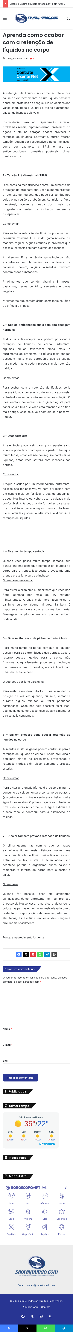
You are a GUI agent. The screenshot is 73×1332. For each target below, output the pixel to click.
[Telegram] (47, 954)
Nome (7, 1028)
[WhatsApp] (40, 954)
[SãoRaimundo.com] (36, 18)
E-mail (8, 1044)
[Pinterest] (33, 954)
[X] (26, 954)
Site (5, 1060)
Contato (45, 1306)
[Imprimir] (54, 954)
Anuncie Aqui (30, 1306)
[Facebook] (19, 954)
